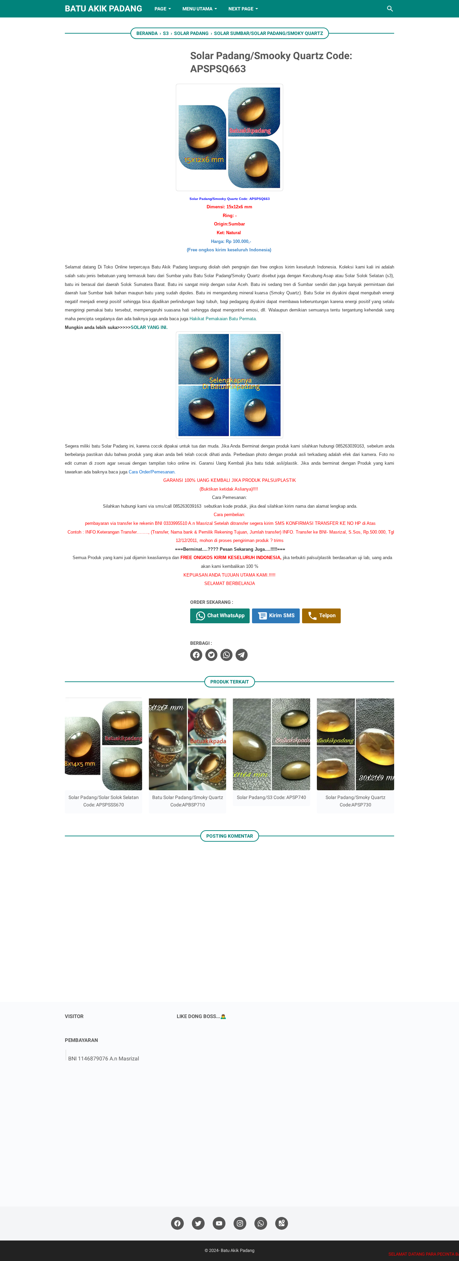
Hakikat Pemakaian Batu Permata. (223, 318)
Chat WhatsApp (225, 615)
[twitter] (211, 655)
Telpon (327, 615)
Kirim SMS (281, 615)
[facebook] (196, 655)
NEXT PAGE (240, 8)
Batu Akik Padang (103, 8)
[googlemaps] (281, 1223)
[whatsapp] (226, 655)
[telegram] (242, 655)
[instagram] (240, 1223)
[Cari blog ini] (390, 9)
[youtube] (219, 1223)
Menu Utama (197, 8)
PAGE (160, 8)
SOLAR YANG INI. (149, 327)
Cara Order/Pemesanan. (152, 471)
